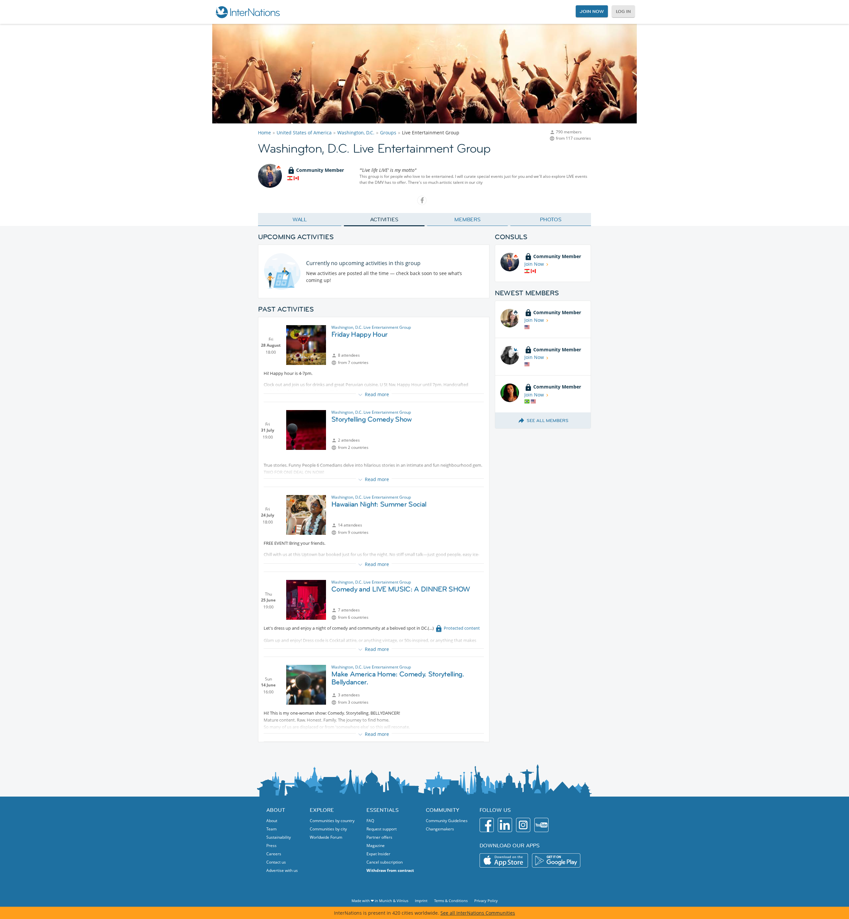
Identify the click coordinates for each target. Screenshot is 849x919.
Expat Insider (378, 854)
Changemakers (440, 829)
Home (264, 132)
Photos (550, 219)
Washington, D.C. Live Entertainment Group (371, 327)
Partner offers (379, 837)
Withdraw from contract (390, 870)
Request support (381, 829)
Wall (300, 219)
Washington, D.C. (355, 132)
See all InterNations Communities (477, 913)
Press (271, 845)
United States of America (304, 132)
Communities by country (332, 820)
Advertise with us (282, 870)
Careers (273, 854)
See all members (547, 420)
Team (271, 829)
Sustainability (278, 837)
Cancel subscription (384, 862)
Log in (623, 11)
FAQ (370, 820)
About (271, 820)
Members (467, 219)
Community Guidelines (447, 820)
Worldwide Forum (326, 837)
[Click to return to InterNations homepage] (247, 12)
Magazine (375, 845)
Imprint (421, 900)
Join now (592, 11)
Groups (388, 132)
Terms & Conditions (451, 900)
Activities (384, 219)
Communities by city (328, 829)
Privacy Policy (486, 900)
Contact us (276, 862)
